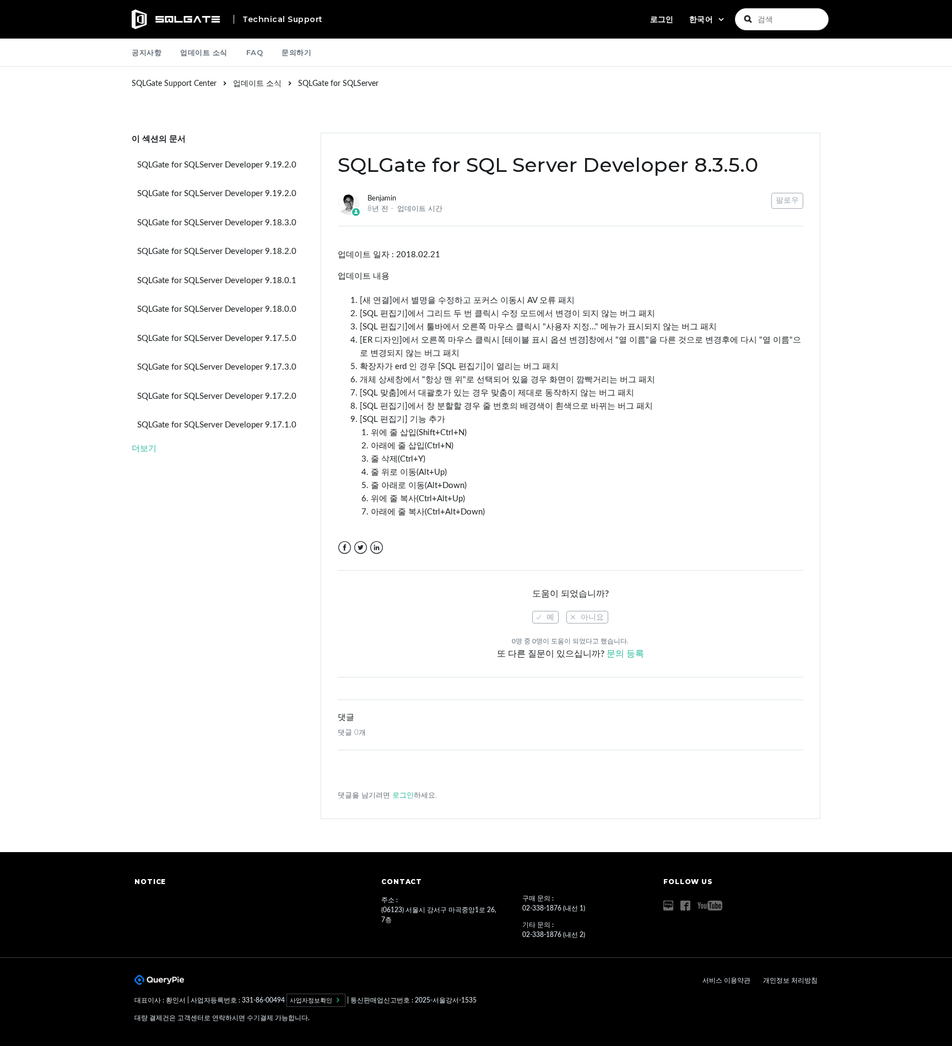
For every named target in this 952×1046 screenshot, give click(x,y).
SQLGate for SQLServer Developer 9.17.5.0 (216, 338)
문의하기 (296, 52)
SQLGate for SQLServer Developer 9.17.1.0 (216, 425)
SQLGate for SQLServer (338, 84)
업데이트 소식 (204, 52)
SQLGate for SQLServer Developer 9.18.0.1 (216, 281)
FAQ (254, 52)
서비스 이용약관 (727, 980)
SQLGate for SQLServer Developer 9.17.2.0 (216, 396)
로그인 (403, 795)
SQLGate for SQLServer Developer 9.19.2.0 (216, 165)
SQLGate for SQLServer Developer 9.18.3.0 (216, 223)
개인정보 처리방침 (790, 980)
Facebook (344, 548)
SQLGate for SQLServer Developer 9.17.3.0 (216, 367)
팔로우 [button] (787, 200)
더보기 (144, 449)
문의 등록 (625, 653)
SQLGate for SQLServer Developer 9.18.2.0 (216, 251)
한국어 (702, 19)
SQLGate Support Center (174, 84)
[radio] (545, 617)
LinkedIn (376, 548)
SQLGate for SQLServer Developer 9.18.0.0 (216, 309)
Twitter (360, 548)
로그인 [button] (661, 19)
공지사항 (146, 52)
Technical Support (282, 19)
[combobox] (782, 19)
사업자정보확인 (312, 1000)
